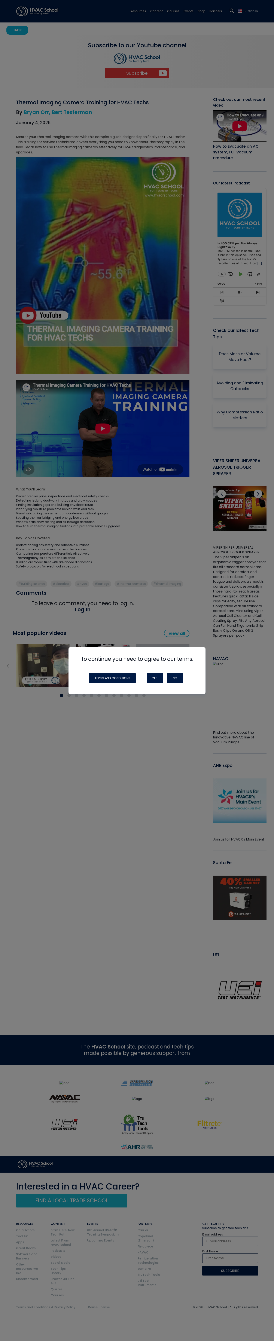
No (175, 678)
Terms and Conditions (112, 678)
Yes (154, 678)
